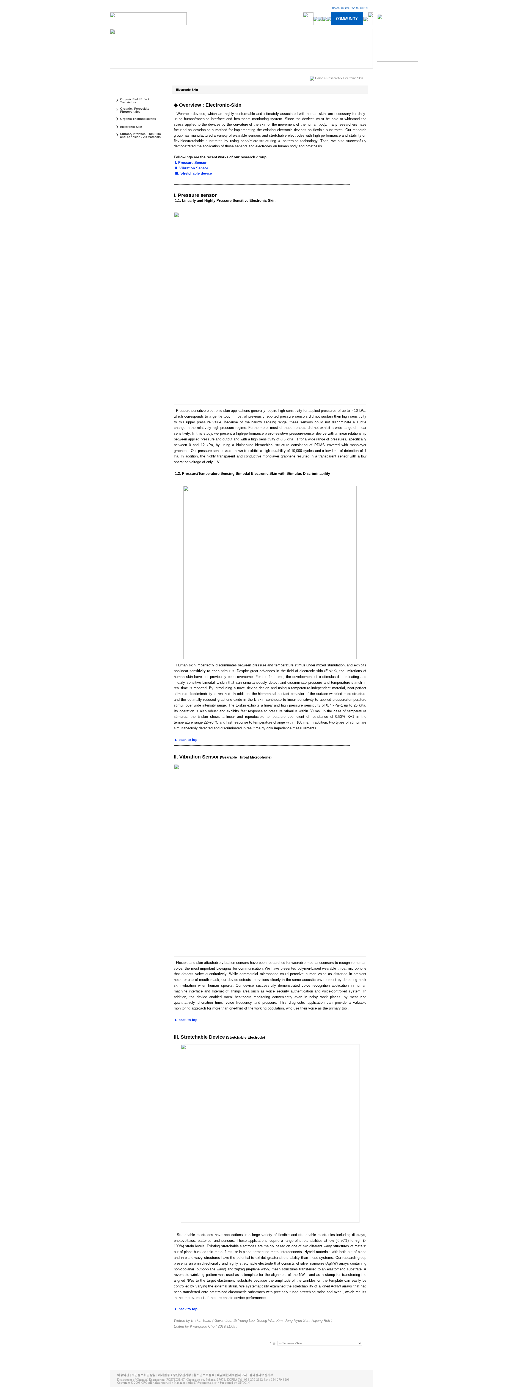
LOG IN (354, 8)
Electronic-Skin (131, 126)
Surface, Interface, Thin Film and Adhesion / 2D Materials (140, 135)
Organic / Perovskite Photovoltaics (134, 110)
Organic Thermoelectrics (138, 118)
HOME (335, 8)
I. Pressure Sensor (190, 163)
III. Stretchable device (193, 173)
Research (333, 78)
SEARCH (344, 8)
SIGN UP (363, 8)
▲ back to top (185, 740)
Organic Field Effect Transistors (134, 101)
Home (319, 78)
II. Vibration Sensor (191, 168)
